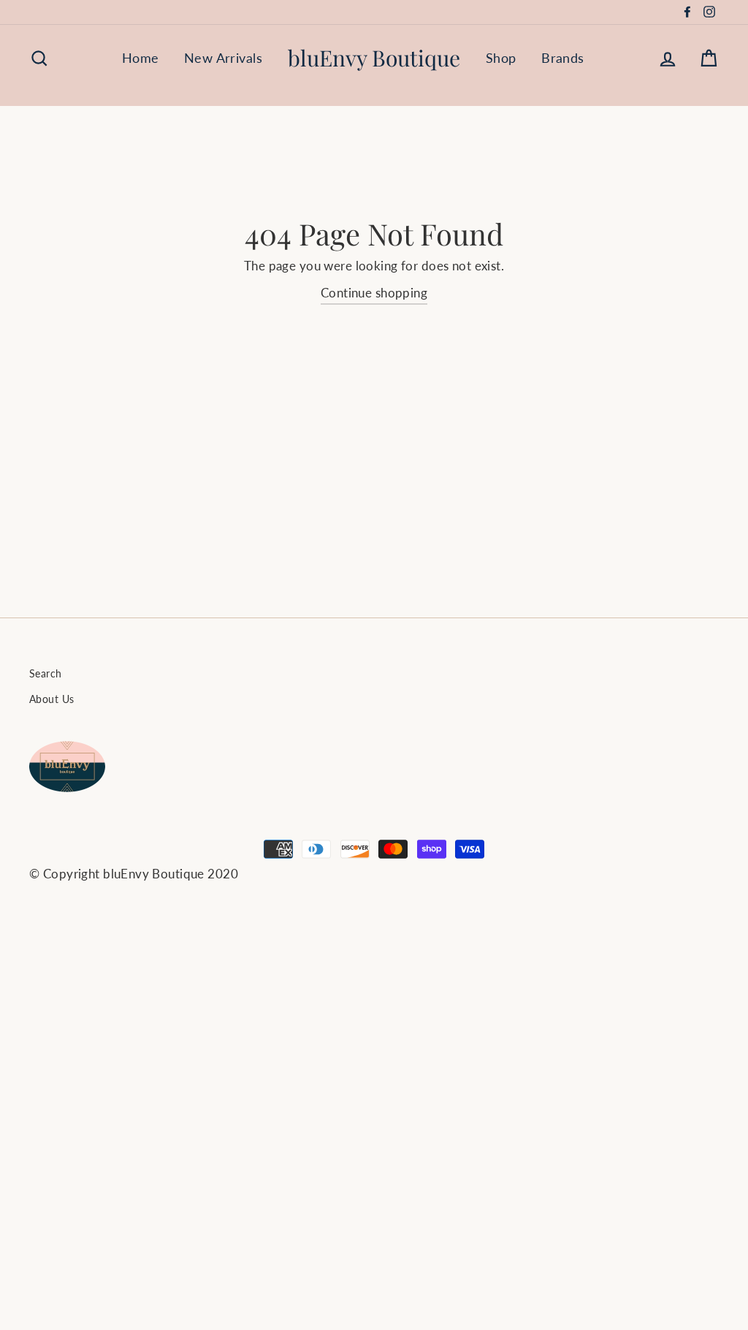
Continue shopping (374, 292)
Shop (501, 58)
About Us (51, 699)
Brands (562, 58)
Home (140, 58)
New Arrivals (223, 58)
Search (45, 673)
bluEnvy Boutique (374, 58)
